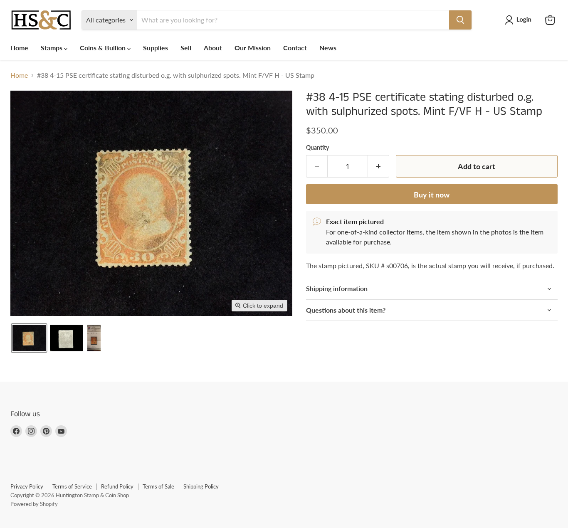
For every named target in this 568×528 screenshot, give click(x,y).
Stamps (52, 48)
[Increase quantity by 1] (378, 166)
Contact (295, 48)
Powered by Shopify (34, 504)
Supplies (155, 48)
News (327, 48)
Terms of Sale (158, 486)
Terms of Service (72, 486)
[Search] (460, 20)
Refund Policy (117, 486)
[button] (520, 20)
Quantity (317, 147)
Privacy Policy (26, 486)
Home (19, 48)
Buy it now (431, 194)
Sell (185, 48)
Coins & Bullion (103, 48)
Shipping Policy (201, 486)
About (213, 48)
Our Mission (253, 48)
